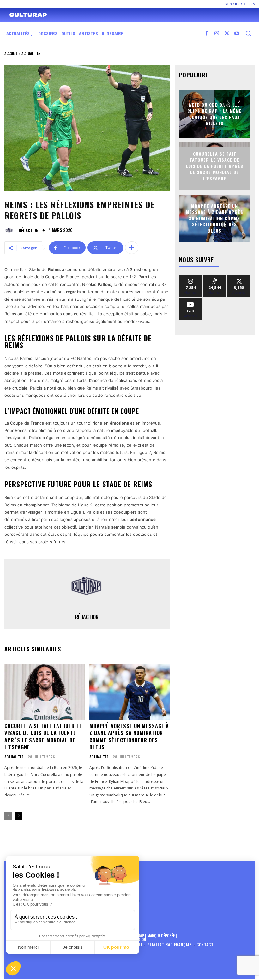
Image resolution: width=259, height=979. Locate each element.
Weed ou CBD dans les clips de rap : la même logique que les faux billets (214, 113)
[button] (248, 33)
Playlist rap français (169, 944)
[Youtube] (237, 33)
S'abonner (190, 300)
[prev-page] (8, 816)
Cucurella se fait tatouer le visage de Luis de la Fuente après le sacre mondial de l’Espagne (43, 736)
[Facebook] (207, 33)
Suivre (190, 277)
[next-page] (18, 816)
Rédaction (29, 230)
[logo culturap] (28, 15)
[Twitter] (227, 33)
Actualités (31, 53)
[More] (131, 247)
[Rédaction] (10, 230)
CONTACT (205, 944)
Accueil (10, 53)
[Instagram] (217, 33)
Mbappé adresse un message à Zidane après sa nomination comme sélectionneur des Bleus (129, 736)
